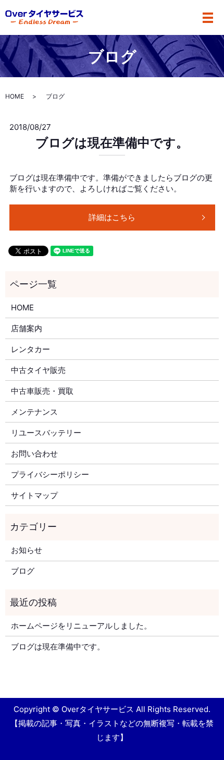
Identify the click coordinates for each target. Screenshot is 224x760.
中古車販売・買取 (42, 391)
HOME (14, 96)
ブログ (22, 571)
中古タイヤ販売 (38, 370)
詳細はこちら (112, 217)
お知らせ (26, 550)
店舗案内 (26, 328)
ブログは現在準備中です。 (112, 142)
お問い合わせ (34, 454)
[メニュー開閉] (208, 18)
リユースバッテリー (46, 433)
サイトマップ (34, 495)
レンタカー (30, 349)
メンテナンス (34, 412)
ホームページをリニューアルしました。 (81, 626)
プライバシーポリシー (50, 474)
